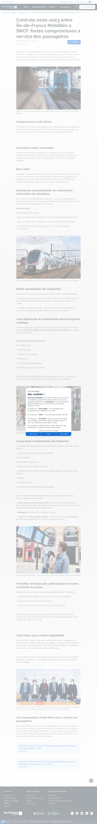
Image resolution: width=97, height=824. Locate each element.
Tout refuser (33, 434)
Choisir (48, 434)
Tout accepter (63, 434)
